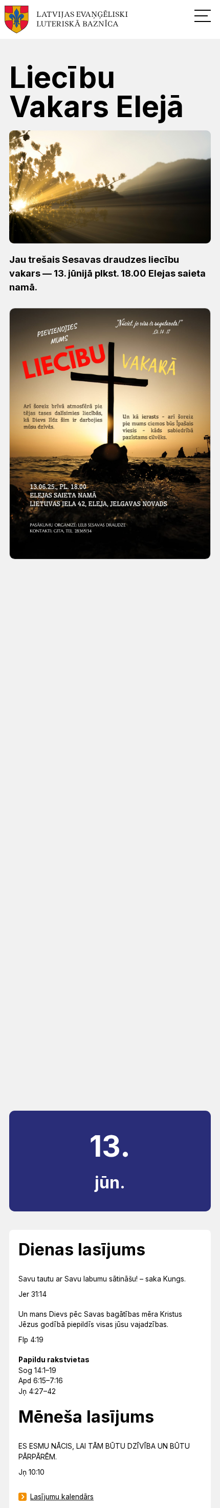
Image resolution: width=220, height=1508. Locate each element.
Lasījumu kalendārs (62, 1497)
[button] (202, 15)
